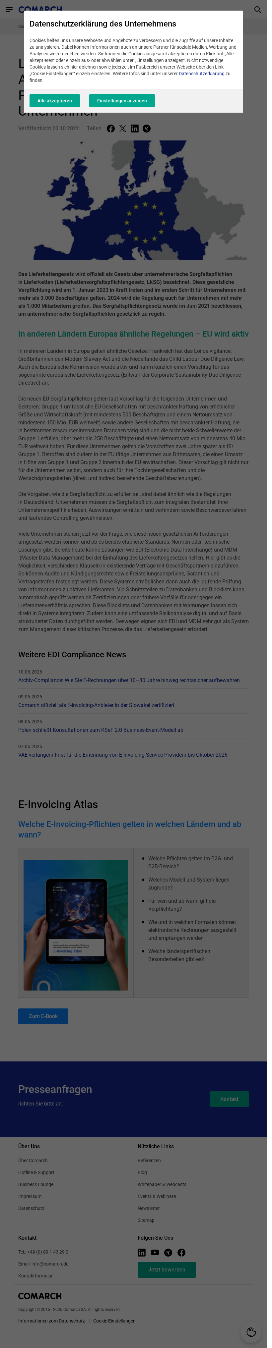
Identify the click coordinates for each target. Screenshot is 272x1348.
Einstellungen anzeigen (122, 100)
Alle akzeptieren (54, 100)
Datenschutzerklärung (202, 73)
